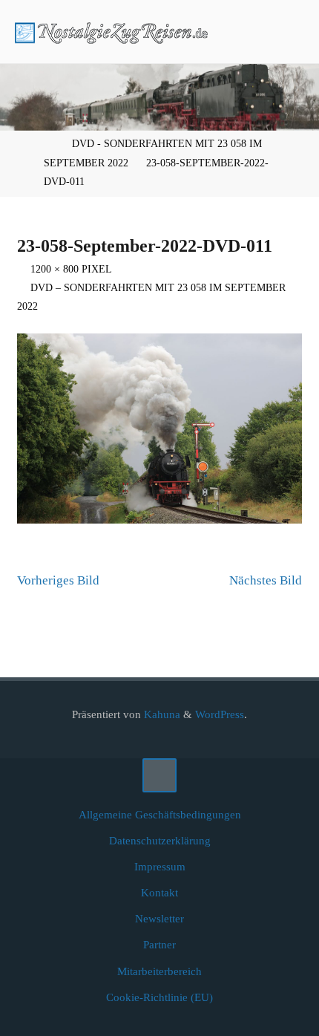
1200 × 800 (56, 269)
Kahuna (160, 714)
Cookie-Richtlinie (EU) (159, 997)
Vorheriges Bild (58, 580)
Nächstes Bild (265, 580)
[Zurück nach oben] (159, 775)
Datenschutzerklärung (160, 840)
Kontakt (159, 892)
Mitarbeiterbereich (159, 971)
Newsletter (159, 918)
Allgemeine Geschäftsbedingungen (160, 814)
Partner (159, 944)
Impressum (159, 866)
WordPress (219, 714)
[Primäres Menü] (292, 31)
